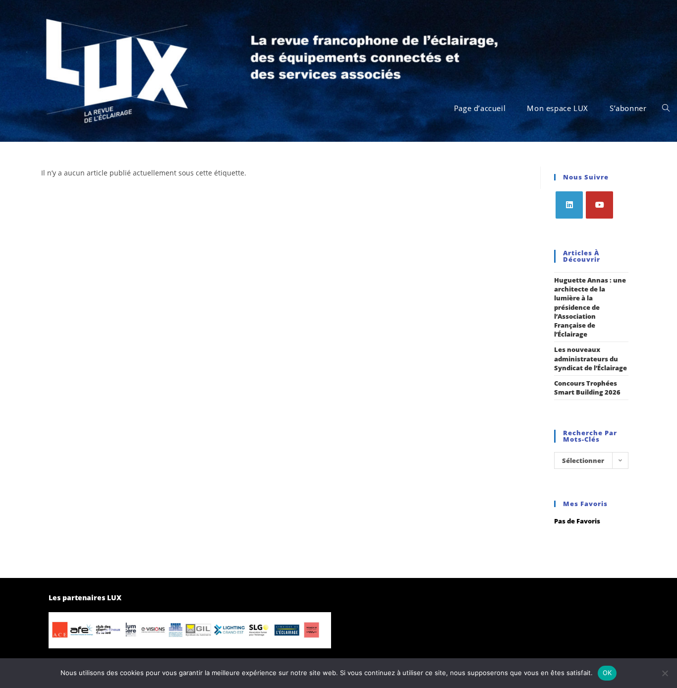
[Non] (665, 673)
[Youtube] (599, 205)
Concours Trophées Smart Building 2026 (587, 388)
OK (607, 673)
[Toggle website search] (666, 108)
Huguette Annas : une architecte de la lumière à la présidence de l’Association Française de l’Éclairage (590, 307)
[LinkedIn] (569, 205)
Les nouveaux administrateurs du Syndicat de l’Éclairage (590, 358)
